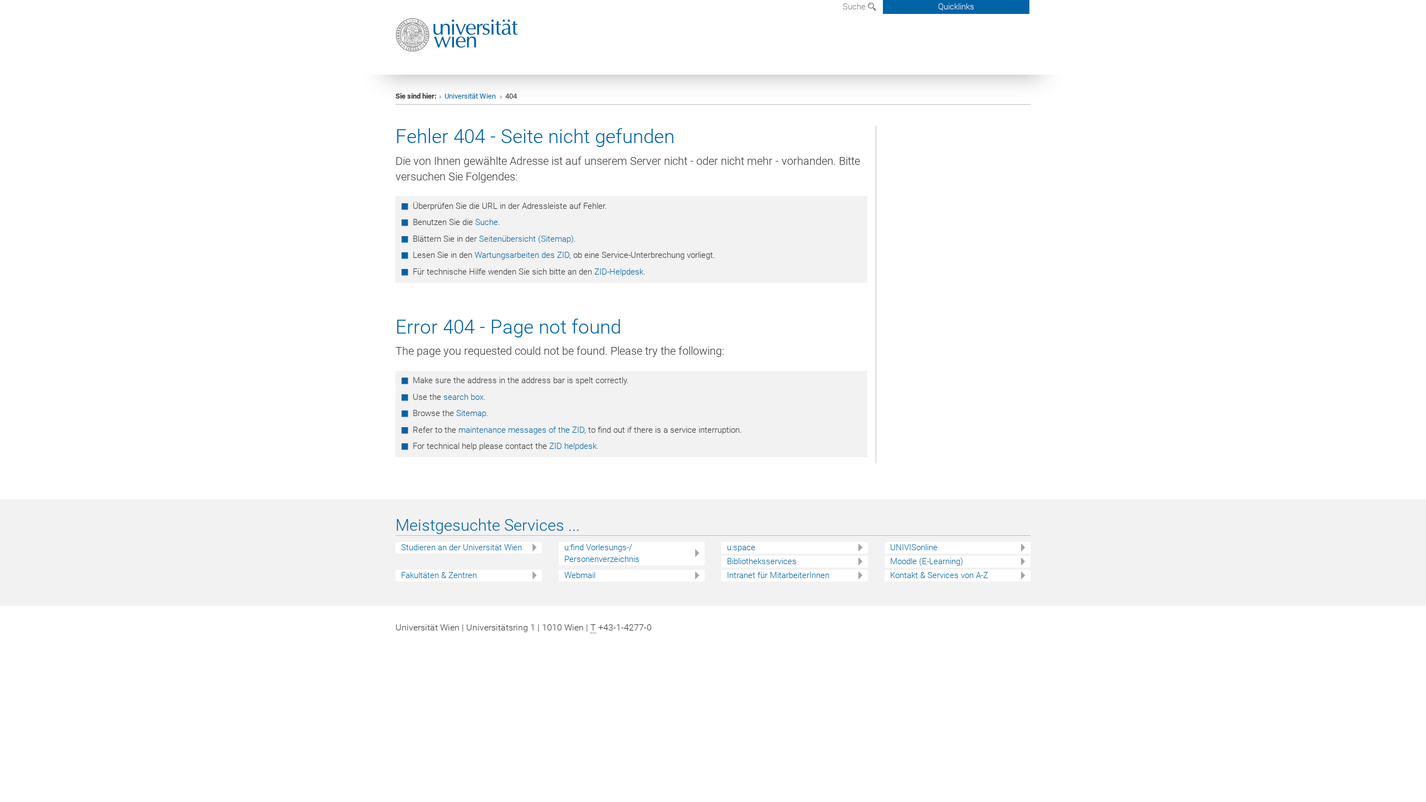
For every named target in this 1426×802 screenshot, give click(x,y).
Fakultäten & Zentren (439, 575)
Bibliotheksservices (762, 561)
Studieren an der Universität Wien (461, 547)
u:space (741, 547)
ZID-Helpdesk (618, 272)
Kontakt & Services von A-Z (939, 575)
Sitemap (471, 413)
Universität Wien (471, 96)
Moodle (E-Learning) (926, 561)
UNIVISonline (913, 547)
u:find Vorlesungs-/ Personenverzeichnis (601, 553)
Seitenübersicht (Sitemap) (526, 239)
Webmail (579, 575)
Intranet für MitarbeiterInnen (778, 575)
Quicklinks (956, 7)
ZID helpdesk (573, 446)
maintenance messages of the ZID (521, 430)
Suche (855, 7)
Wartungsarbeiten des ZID (522, 255)
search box (463, 397)
